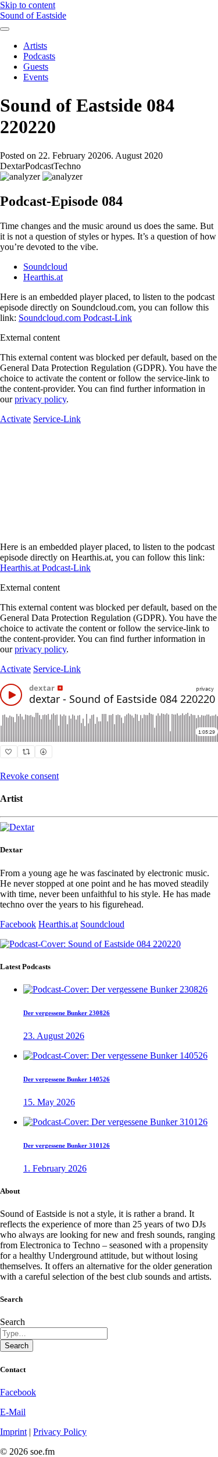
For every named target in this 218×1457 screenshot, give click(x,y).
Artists (35, 46)
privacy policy (40, 399)
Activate (15, 419)
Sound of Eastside (33, 15)
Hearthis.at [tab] (43, 277)
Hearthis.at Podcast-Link (45, 568)
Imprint (13, 1432)
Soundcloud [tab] (45, 267)
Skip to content (27, 5)
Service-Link (57, 419)
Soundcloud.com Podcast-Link (75, 318)
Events (35, 77)
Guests (35, 67)
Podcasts (39, 56)
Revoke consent (29, 776)
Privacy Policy (60, 1432)
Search (12, 1322)
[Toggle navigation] (4, 29)
